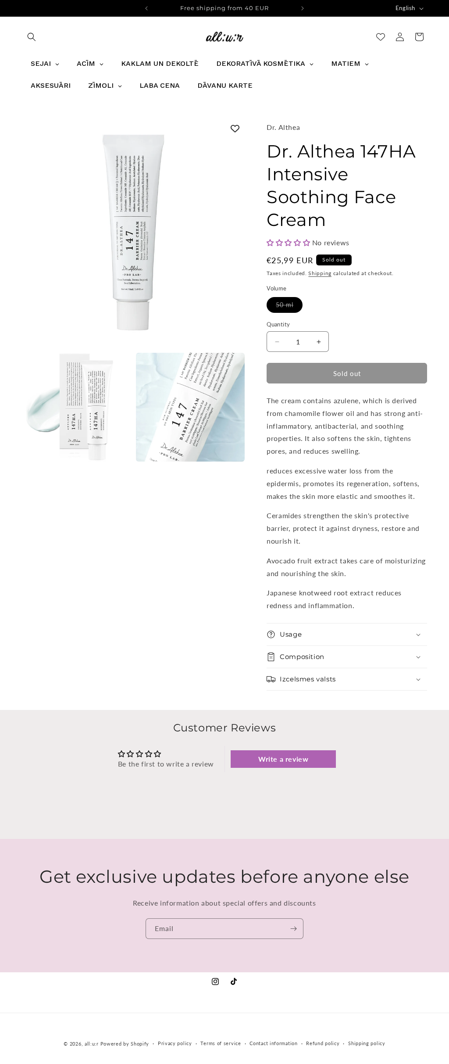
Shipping (319, 273)
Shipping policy (366, 1043)
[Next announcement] (302, 8)
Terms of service (220, 1043)
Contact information (273, 1043)
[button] (31, 37)
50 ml (289, 307)
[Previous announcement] (146, 8)
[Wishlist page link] (380, 36)
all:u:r (92, 1043)
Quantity (278, 324)
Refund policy (322, 1043)
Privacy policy (175, 1043)
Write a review (283, 759)
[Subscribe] (293, 928)
